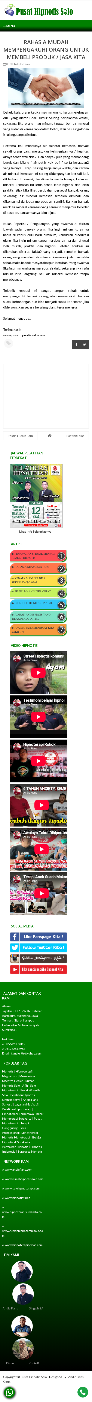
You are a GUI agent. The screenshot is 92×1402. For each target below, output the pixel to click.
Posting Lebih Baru (20, 435)
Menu (10, 26)
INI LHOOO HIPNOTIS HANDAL (34, 603)
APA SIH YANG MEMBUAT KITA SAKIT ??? (33, 630)
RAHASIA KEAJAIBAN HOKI (32, 567)
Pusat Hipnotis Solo (34, 1377)
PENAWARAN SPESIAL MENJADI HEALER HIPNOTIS (33, 556)
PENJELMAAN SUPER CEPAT (33, 591)
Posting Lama (75, 435)
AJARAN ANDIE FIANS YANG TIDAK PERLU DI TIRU (31, 616)
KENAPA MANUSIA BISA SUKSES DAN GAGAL (28, 580)
